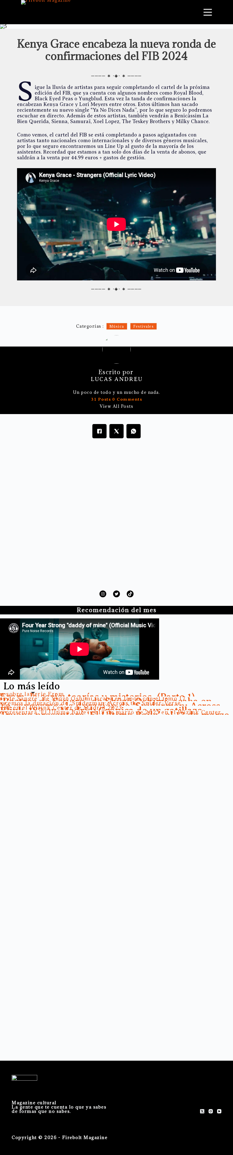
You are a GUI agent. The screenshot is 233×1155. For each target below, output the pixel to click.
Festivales (143, 326)
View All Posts (116, 406)
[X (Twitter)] (202, 1111)
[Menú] (207, 12)
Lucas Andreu (117, 379)
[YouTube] (219, 1111)
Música (116, 326)
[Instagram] (211, 1111)
